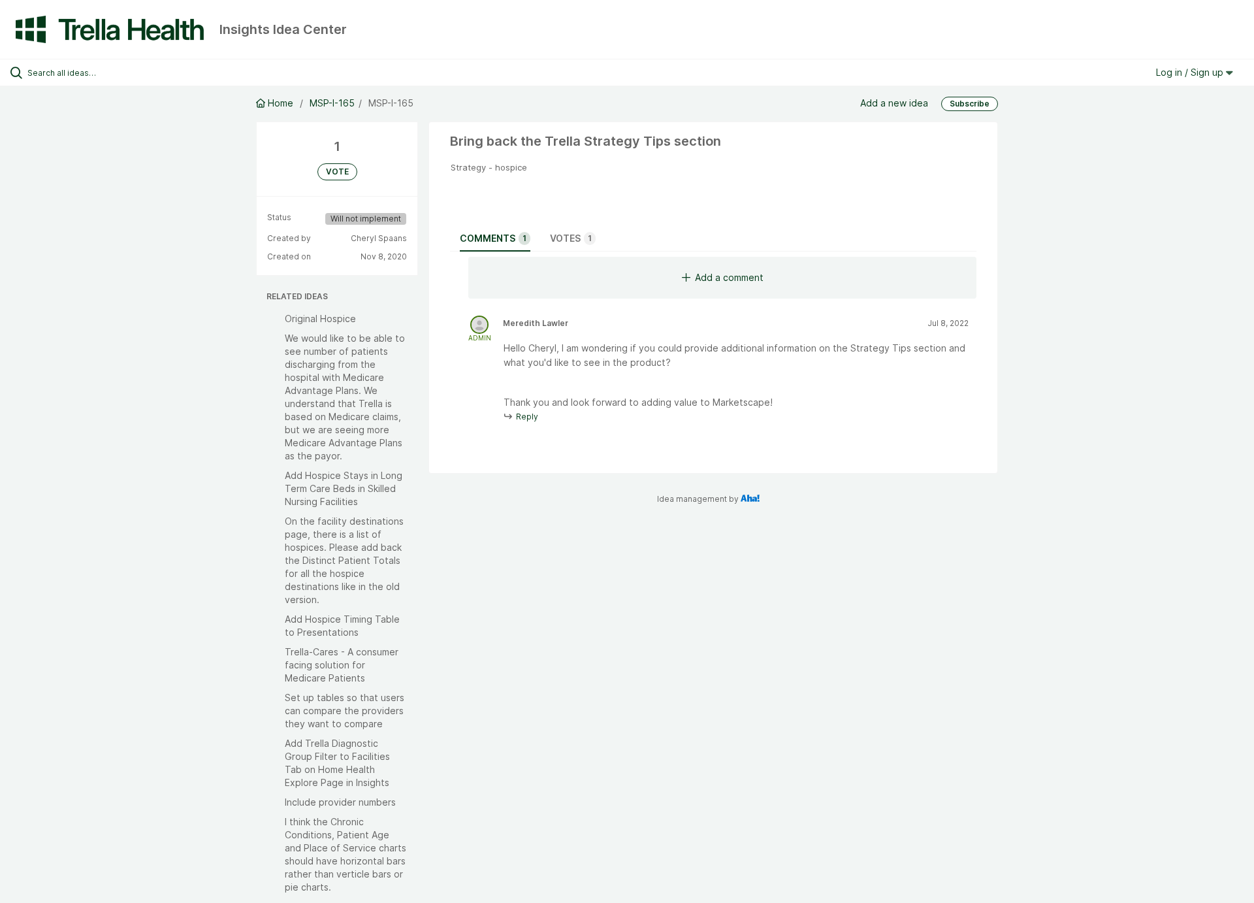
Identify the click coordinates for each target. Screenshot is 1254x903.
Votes (571, 238)
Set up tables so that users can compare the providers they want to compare (344, 710)
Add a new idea (894, 102)
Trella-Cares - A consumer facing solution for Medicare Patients (341, 664)
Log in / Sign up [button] (1191, 72)
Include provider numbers (340, 802)
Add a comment (729, 277)
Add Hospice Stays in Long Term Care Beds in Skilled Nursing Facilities (343, 488)
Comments (493, 238)
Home (280, 102)
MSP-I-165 (332, 102)
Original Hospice (320, 318)
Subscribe (969, 103)
